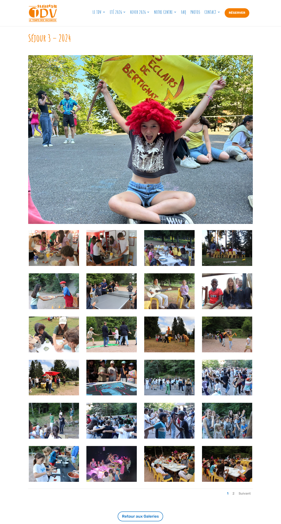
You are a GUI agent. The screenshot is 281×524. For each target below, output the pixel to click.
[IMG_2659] (54, 481)
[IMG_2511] (169, 308)
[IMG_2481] (227, 265)
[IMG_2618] (111, 394)
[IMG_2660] (111, 481)
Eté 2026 (116, 12)
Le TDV (97, 12)
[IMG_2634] (169, 437)
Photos (195, 12)
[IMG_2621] (227, 394)
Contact (210, 12)
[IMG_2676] (227, 481)
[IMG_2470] (111, 265)
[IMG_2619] (169, 394)
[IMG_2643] (227, 437)
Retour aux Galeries (140, 516)
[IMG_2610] (54, 394)
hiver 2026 (138, 12)
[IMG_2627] (111, 437)
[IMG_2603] (111, 351)
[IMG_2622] (54, 437)
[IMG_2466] (54, 265)
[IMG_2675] (169, 481)
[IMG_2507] (111, 308)
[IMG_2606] (169, 351)
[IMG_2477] (169, 265)
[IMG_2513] (54, 351)
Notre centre (163, 12)
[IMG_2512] (227, 308)
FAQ (183, 12)
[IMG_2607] (227, 351)
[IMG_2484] (54, 308)
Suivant (245, 493)
